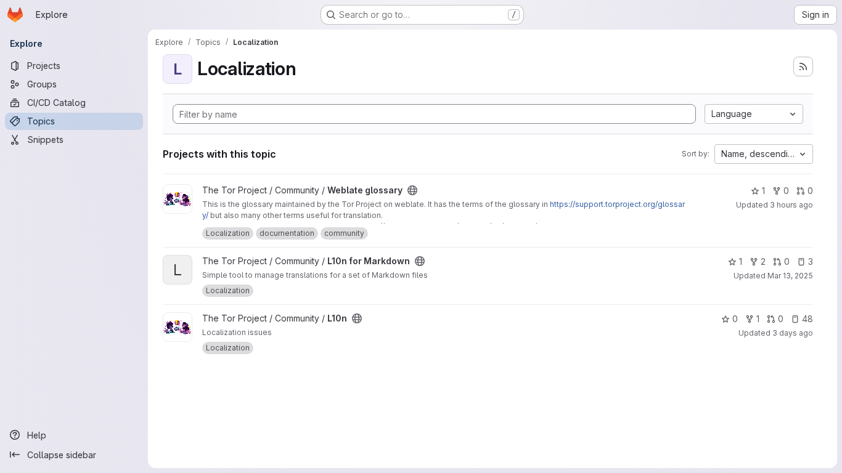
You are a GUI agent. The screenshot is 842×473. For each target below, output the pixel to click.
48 (807, 318)
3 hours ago (791, 204)
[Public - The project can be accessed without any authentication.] (412, 190)
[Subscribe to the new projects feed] (803, 66)
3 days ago (792, 333)
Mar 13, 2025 (790, 275)
